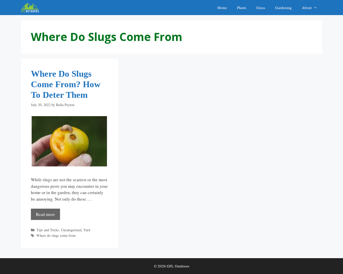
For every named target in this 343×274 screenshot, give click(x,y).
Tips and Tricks (47, 229)
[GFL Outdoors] (31, 7)
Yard (86, 229)
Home (222, 7)
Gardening (283, 7)
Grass (260, 7)
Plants (241, 7)
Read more (45, 214)
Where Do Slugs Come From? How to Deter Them (65, 84)
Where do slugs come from (56, 235)
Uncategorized (71, 229)
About (307, 7)
